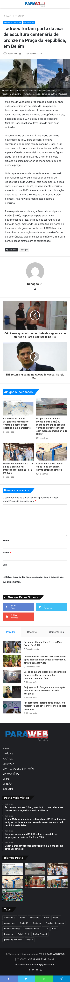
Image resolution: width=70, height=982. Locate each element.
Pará (54, 928)
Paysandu (8, 934)
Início (8, 16)
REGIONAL (8, 789)
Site (5, 564)
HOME (5, 748)
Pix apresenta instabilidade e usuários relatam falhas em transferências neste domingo (45, 705)
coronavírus (9, 923)
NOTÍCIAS (17, 22)
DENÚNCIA (18, 16)
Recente (32, 631)
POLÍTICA (7, 758)
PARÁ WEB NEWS (55, 954)
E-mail (7, 552)
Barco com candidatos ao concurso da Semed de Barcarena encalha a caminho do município (45, 675)
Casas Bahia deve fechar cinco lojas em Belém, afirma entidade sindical (49, 466)
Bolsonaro (34, 917)
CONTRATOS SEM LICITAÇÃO (18, 768)
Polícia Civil (23, 934)
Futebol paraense (12, 928)
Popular (10, 631)
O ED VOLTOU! (28, 22)
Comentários (56, 631)
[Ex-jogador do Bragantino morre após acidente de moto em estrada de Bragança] (12, 692)
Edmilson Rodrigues (55, 923)
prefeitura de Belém (13, 939)
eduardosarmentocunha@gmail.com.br (35, 964)
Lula (46, 928)
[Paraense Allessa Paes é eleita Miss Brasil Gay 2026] (12, 647)
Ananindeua (9, 917)
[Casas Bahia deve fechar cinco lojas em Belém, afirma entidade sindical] (51, 452)
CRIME (5, 779)
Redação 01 (13, 53)
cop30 (56, 917)
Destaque (24, 250)
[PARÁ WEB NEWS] (35, 4)
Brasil (46, 917)
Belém (22, 917)
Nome (6, 540)
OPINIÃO (7, 784)
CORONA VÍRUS (10, 773)
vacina (30, 939)
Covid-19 (24, 923)
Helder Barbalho (32, 928)
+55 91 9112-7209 (37, 959)
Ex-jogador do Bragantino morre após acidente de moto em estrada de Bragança (44, 690)
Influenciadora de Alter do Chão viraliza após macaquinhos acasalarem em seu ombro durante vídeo (45, 659)
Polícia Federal (40, 934)
